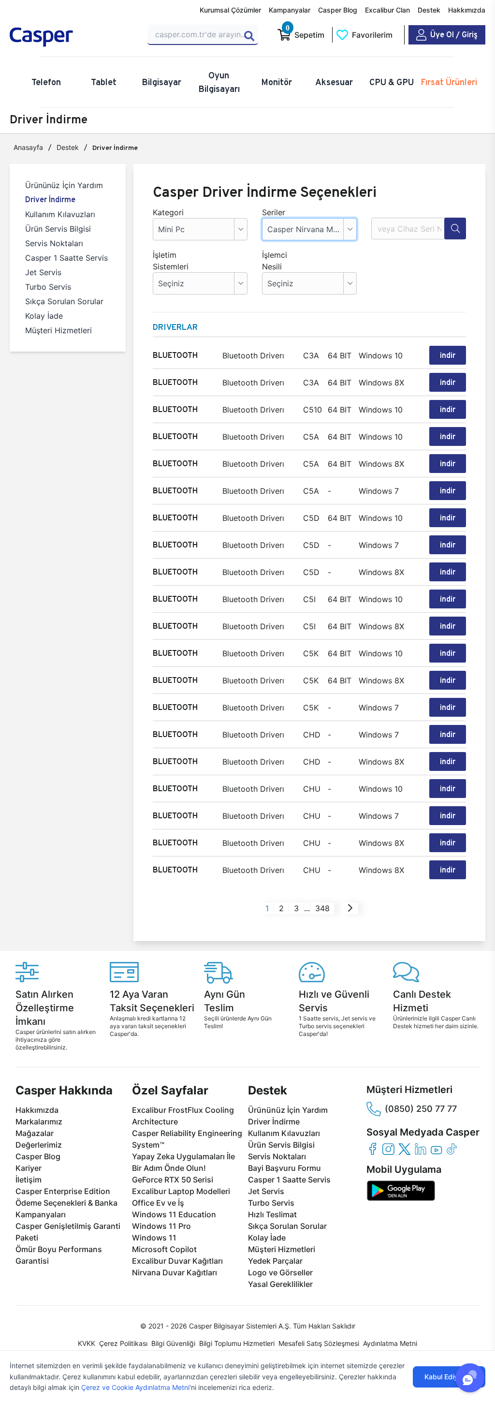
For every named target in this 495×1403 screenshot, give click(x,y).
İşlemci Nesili (274, 260)
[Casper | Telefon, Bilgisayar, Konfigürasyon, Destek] (73, 37)
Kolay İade (44, 316)
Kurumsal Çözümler (230, 10)
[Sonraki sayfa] (350, 908)
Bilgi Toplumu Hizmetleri (237, 1343)
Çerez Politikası (123, 1343)
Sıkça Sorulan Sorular (64, 301)
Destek (429, 10)
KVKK (86, 1343)
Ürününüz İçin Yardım (64, 185)
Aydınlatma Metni (390, 1343)
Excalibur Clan (387, 10)
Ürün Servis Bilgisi (58, 229)
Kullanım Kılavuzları (60, 214)
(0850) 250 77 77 (421, 1109)
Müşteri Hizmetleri (58, 330)
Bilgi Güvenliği (173, 1343)
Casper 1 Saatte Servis (66, 258)
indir (447, 355)
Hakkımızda (466, 10)
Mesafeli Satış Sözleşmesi (318, 1343)
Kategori (167, 212)
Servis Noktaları (54, 243)
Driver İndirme (50, 199)
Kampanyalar (289, 10)
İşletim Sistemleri (167, 260)
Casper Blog (337, 10)
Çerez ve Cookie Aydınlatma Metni (135, 1387)
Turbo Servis (48, 287)
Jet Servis (43, 272)
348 (322, 908)
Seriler (273, 212)
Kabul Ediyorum (449, 1377)
